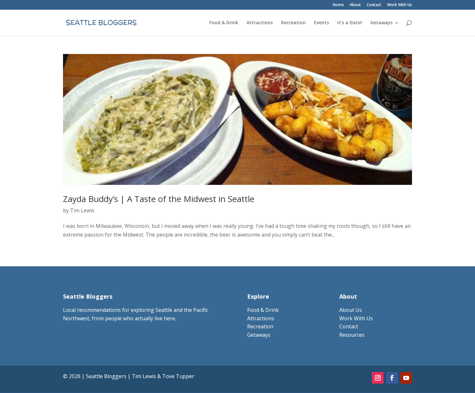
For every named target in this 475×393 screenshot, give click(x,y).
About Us (350, 309)
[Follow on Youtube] (406, 378)
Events (321, 23)
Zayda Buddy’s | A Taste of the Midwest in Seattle (158, 199)
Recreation (293, 23)
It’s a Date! (349, 23)
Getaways (381, 23)
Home (338, 5)
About (355, 5)
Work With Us (399, 5)
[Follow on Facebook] (392, 378)
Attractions (260, 23)
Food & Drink (223, 23)
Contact (374, 5)
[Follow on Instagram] (378, 378)
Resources (351, 334)
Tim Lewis (82, 210)
